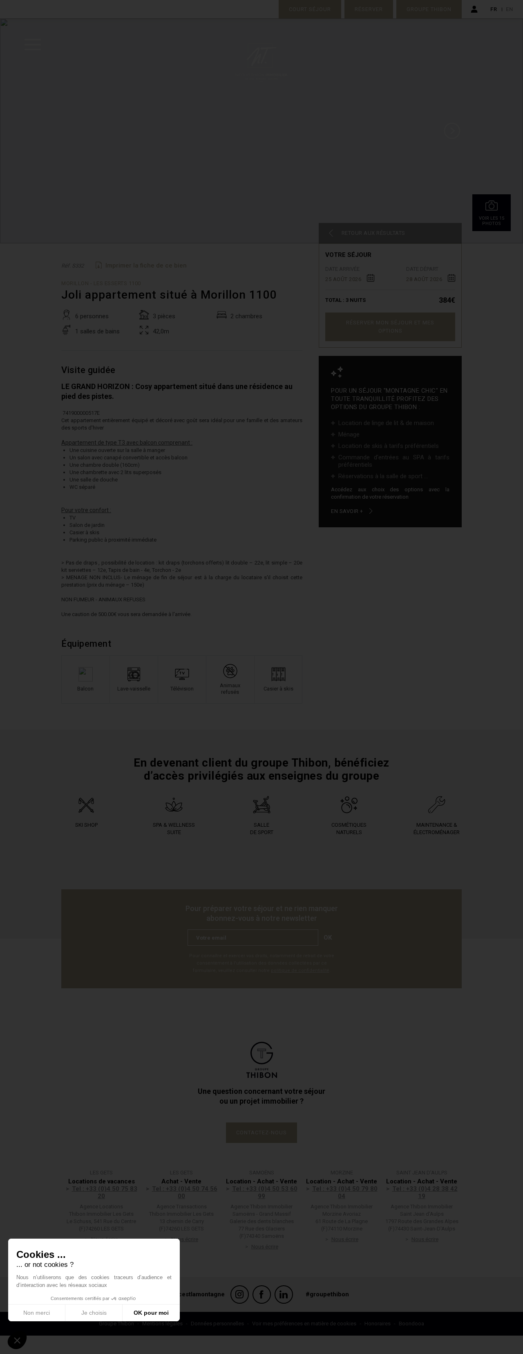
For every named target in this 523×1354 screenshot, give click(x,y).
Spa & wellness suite (174, 828)
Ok (328, 937)
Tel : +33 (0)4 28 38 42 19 (425, 1192)
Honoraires (377, 1323)
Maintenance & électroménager (436, 828)
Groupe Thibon (429, 9)
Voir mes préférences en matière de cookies (304, 1323)
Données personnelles (217, 1323)
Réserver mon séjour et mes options (390, 326)
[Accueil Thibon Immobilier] (261, 9)
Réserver (369, 9)
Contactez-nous (261, 1132)
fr (493, 9)
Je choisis (94, 1312)
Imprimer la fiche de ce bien (146, 265)
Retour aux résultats (373, 233)
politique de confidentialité (300, 970)
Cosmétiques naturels (349, 828)
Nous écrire (184, 1239)
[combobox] (349, 277)
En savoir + (347, 511)
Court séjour (310, 9)
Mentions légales (162, 1323)
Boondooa (411, 1323)
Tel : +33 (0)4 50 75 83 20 (104, 1192)
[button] (17, 1340)
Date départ (422, 269)
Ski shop (86, 825)
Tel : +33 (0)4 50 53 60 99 (264, 1192)
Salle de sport (261, 828)
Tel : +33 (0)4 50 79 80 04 (345, 1192)
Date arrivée (342, 269)
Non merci (36, 1312)
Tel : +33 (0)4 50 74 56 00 (184, 1192)
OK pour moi (151, 1312)
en (509, 9)
